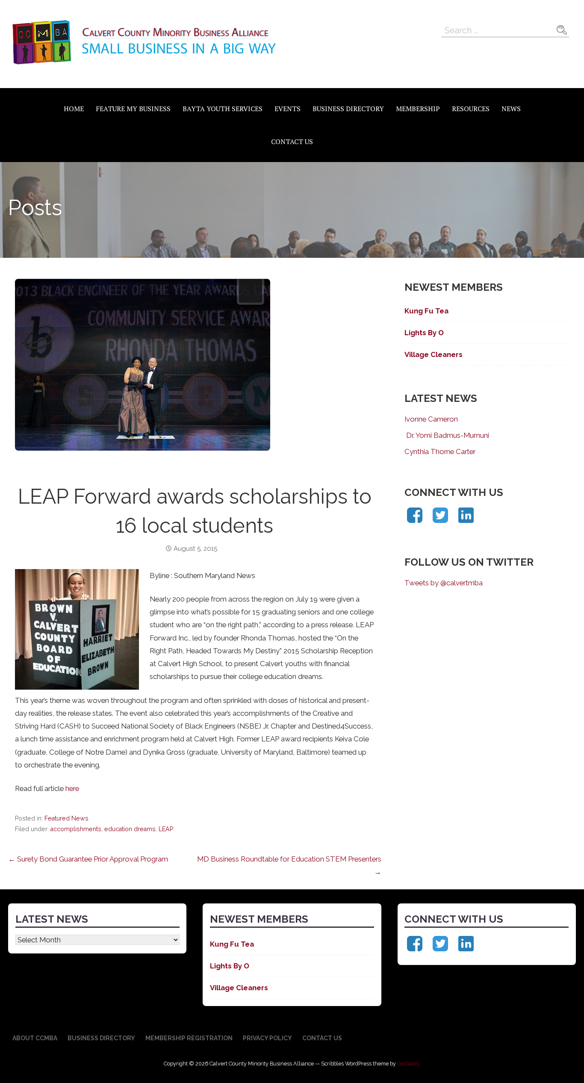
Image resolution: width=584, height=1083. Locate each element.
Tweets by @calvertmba (443, 582)
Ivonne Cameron (431, 419)
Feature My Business (133, 108)
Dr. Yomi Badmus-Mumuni (446, 435)
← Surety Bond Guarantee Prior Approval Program (88, 859)
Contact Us (292, 141)
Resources (471, 108)
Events (287, 108)
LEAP (166, 829)
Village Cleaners (433, 354)
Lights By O (424, 332)
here (72, 788)
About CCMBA (34, 1038)
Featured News (66, 818)
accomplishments (75, 829)
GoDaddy (408, 1063)
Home (74, 108)
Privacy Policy (267, 1038)
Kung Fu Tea (426, 311)
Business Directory (348, 108)
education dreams (130, 829)
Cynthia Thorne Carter (439, 451)
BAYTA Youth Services (223, 108)
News (511, 108)
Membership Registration (189, 1038)
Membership (418, 108)
